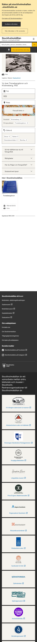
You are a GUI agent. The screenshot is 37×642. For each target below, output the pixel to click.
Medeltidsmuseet (7, 309)
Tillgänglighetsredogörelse (10, 336)
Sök (34, 44)
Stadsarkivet (16, 78)
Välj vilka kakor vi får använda (15, 31)
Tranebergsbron (20, 123)
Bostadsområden (10, 140)
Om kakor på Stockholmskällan (12, 18)
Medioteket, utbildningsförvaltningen (13, 300)
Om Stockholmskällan (9, 331)
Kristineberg (15, 119)
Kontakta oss (6, 327)
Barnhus (22, 140)
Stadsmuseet (6, 304)
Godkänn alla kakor (11, 24)
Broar (6, 136)
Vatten (14, 136)
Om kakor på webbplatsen (10, 340)
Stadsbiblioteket (7, 313)
